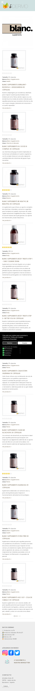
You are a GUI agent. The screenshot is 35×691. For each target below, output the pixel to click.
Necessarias (8, 348)
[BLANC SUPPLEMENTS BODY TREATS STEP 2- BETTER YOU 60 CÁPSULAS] (14, 291)
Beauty (8, 198)
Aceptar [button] (24, 343)
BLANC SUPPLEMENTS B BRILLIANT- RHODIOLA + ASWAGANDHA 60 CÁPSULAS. (14, 87)
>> (20, 616)
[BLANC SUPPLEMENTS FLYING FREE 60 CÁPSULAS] (14, 511)
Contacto (5, 686)
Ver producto (6, 108)
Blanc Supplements (13, 79)
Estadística (7, 353)
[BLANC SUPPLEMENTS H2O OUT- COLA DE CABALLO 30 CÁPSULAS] (14, 573)
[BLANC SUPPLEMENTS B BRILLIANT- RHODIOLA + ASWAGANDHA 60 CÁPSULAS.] (14, 60)
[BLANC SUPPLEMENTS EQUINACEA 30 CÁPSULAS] (14, 460)
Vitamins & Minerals (12, 143)
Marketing (7, 355)
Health (8, 81)
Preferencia (8, 351)
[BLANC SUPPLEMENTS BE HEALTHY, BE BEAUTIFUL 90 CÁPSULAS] (14, 177)
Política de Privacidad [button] (10, 339)
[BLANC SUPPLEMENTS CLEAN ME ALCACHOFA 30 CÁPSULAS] (14, 405)
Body (7, 255)
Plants (8, 367)
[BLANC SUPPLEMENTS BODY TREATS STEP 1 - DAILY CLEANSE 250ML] (14, 234)
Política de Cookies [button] (17, 337)
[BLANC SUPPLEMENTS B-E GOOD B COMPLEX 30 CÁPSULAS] (14, 122)
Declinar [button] (9, 343)
